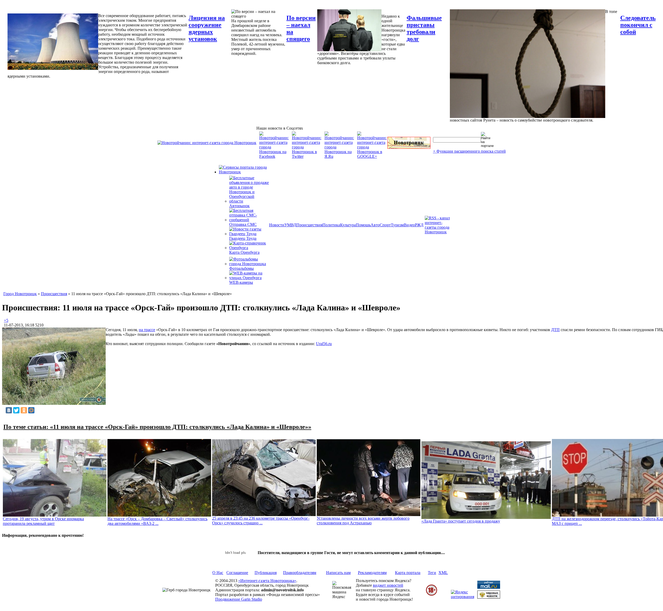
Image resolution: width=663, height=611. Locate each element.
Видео (409, 225)
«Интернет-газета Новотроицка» (267, 580)
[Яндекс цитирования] (462, 596)
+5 (6, 320)
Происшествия (309, 225)
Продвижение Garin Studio (238, 599)
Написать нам (338, 572)
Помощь (363, 225)
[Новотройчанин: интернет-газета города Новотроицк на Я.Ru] (339, 156)
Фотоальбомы (241, 268)
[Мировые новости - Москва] (488, 597)
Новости (276, 225)
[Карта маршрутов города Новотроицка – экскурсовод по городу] (408, 147)
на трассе (147, 329)
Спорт (385, 225)
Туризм (397, 225)
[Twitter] (16, 410)
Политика (331, 225)
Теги (432, 572)
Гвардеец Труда (242, 238)
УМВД (290, 225)
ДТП (555, 329)
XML (443, 572)
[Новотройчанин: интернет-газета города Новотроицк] (206, 142)
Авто (375, 225)
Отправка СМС (243, 224)
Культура (348, 225)
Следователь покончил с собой (638, 24)
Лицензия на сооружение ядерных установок (207, 28)
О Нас (217, 572)
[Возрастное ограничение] (431, 595)
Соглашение (237, 572)
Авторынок (239, 206)
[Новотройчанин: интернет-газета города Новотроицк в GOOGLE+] (372, 156)
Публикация (266, 572)
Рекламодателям (372, 572)
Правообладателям (299, 572)
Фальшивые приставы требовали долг (424, 28)
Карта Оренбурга (244, 252)
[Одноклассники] (24, 410)
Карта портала (407, 572)
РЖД (419, 225)
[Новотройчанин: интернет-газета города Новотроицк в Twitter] (306, 156)
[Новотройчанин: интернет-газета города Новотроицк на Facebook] (274, 156)
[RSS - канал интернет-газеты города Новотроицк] (439, 232)
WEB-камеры (241, 282)
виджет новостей (388, 585)
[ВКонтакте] (9, 410)
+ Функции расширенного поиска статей (469, 151)
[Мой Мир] (31, 410)
